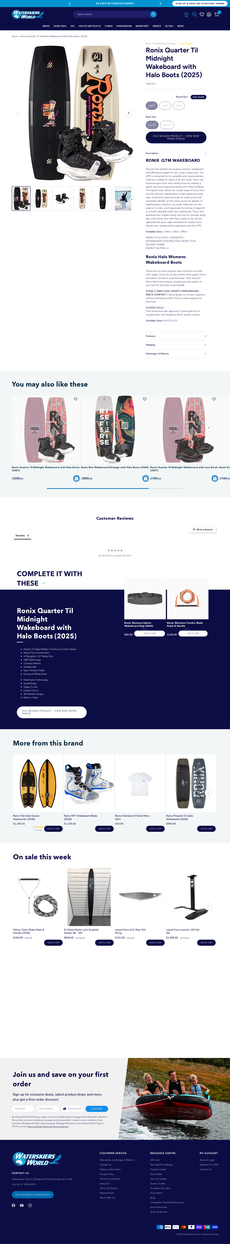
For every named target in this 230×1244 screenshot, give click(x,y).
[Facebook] (13, 1205)
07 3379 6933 (28, 1184)
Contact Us (105, 1164)
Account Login (207, 1160)
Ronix (149, 43)
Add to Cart (150, 633)
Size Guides (156, 1174)
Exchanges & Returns (157, 353)
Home (15, 36)
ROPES (157, 26)
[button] (209, 427)
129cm (152, 105)
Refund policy (107, 1193)
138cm (179, 105)
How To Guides (158, 1178)
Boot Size (151, 117)
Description (152, 153)
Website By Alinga (210, 1234)
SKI (73, 26)
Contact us (205, 1169)
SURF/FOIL (60, 26)
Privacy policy (107, 1174)
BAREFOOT (142, 26)
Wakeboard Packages (165, 43)
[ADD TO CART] (76, 478)
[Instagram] (30, 1205)
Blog (152, 1197)
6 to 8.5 (152, 125)
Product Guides (158, 1169)
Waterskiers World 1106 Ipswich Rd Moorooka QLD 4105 (42, 1179)
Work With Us (107, 1197)
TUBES (109, 26)
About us (105, 1183)
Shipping (150, 344)
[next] (208, 793)
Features (150, 336)
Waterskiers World (192, 1234)
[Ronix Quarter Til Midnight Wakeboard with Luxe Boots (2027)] (184, 430)
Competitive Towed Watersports (167, 1202)
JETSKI (169, 26)
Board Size (190, 96)
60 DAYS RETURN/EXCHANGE (115, 3)
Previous (69, 3)
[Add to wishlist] (75, 399)
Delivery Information (110, 1169)
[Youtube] (22, 1205)
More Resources (158, 1207)
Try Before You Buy (160, 1188)
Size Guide (198, 97)
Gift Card (154, 1160)
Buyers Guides (157, 1183)
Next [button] (128, 113)
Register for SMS (209, 1164)
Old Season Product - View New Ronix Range (176, 137)
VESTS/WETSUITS (90, 26)
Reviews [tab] (20, 535)
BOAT (180, 26)
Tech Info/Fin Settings (161, 1164)
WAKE (46, 26)
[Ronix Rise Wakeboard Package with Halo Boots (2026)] (115, 430)
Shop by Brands (158, 1211)
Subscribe (97, 1109)
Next (160, 3)
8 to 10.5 (167, 125)
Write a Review (204, 529)
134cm (165, 105)
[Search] (153, 14)
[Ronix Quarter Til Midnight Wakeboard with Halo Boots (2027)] (46, 430)
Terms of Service (108, 1188)
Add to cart (53, 829)
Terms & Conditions (110, 1178)
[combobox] (115, 14)
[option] (73, 113)
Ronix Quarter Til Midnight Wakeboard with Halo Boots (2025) (54, 36)
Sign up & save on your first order (200, 3)
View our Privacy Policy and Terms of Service (48, 1126)
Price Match (156, 1193)
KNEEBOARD (124, 26)
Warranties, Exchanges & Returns (117, 1160)
